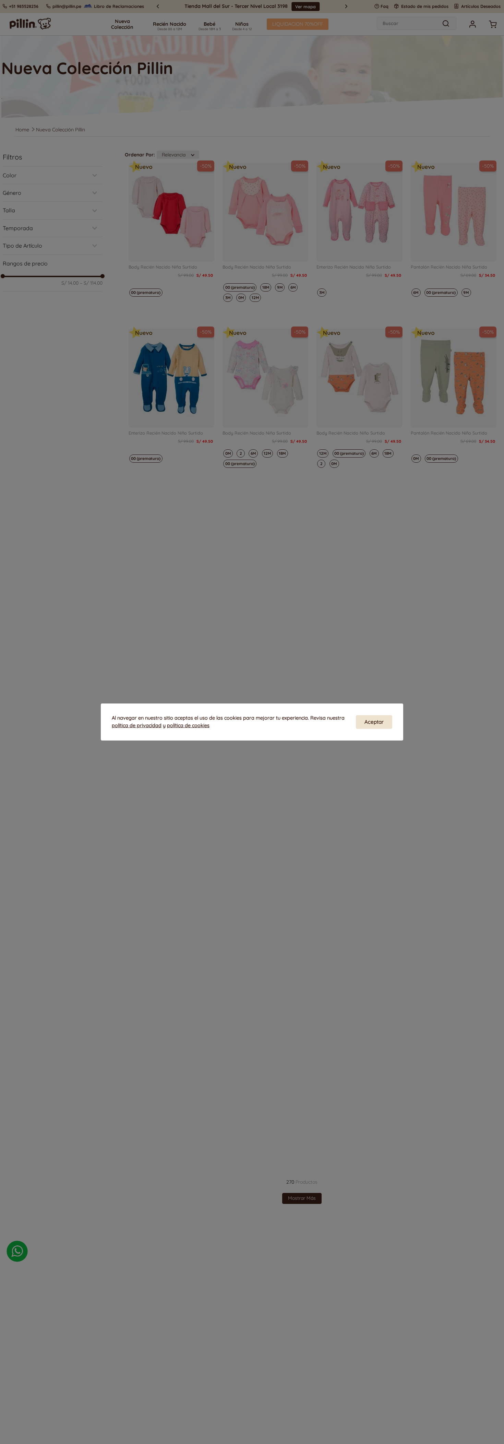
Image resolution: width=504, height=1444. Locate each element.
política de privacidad (136, 725)
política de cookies (188, 725)
